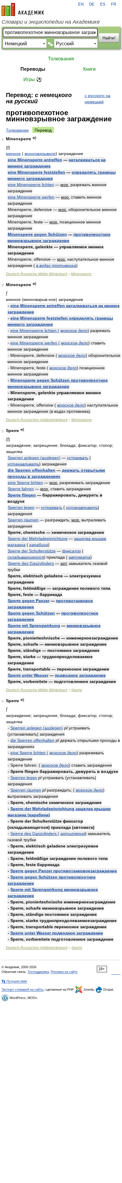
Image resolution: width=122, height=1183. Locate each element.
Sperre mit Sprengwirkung (34, 625)
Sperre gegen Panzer (28, 600)
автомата (79, 557)
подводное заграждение (80, 675)
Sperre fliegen (22, 495)
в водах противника (56, 265)
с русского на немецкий (97, 98)
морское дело (74, 330)
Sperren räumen (23, 520)
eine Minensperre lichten (31, 184)
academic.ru (22, 9)
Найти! (108, 38)
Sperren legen (21, 507)
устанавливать (23, 464)
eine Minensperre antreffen (35, 159)
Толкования (61, 58)
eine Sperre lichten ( (29, 752)
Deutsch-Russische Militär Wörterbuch (37, 274)
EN (81, 4)
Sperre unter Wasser (28, 675)
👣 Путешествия (14, 981)
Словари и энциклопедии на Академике (50, 22)
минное (13, 153)
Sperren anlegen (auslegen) (34, 457)
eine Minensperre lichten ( (34, 330)
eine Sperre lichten (25, 482)
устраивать (77, 457)
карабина (38, 544)
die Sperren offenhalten (31, 470)
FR (113, 4)
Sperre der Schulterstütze (32, 551)
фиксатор (71, 551)
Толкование (17, 130)
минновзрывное (40, 153)
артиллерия (72, 833)
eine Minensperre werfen (31, 197)
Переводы (32, 69)
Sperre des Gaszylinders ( (34, 833)
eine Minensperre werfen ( (35, 343)
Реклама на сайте (64, 972)
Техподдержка (38, 972)
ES (102, 4)
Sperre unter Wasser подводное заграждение (56, 933)
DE (91, 4)
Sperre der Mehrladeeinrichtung (38, 538)
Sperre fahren (21, 488)
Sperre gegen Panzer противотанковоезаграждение (63, 870)
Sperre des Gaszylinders (31, 563)
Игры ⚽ (32, 79)
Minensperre (81, 274)
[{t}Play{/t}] (34, 138)
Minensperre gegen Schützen (37, 234)
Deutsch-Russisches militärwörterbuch (37, 420)
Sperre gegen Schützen (31, 613)
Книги (89, 69)
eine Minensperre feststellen (36, 172)
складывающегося (25, 557)
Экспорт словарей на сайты (22, 989)
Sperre (76, 690)
